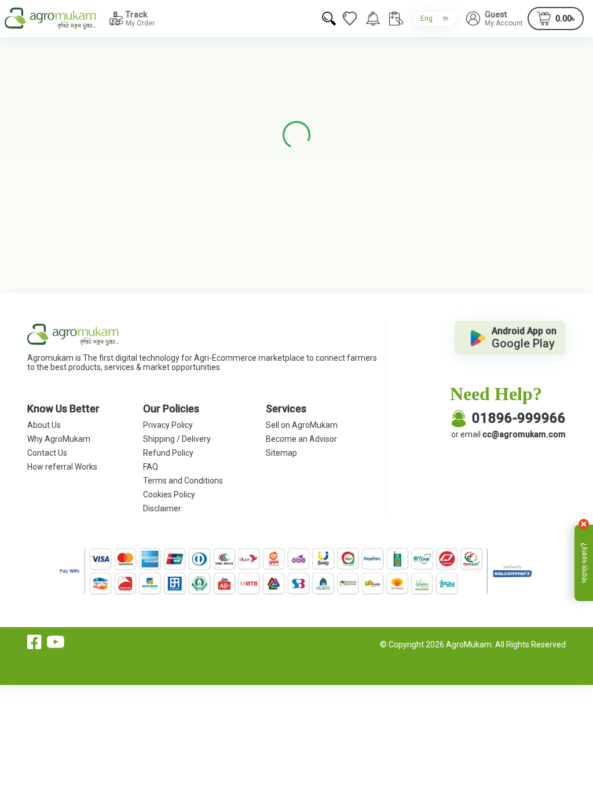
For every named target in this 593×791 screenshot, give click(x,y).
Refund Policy (168, 452)
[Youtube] (55, 642)
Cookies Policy (169, 494)
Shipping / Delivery (177, 439)
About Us (44, 425)
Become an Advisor (301, 439)
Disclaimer (162, 508)
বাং (445, 18)
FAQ (150, 466)
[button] (494, 18)
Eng (426, 18)
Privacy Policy (168, 425)
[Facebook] (34, 642)
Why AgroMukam (58, 439)
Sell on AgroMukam (302, 425)
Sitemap (281, 452)
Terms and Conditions (183, 480)
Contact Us (47, 452)
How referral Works (62, 466)
